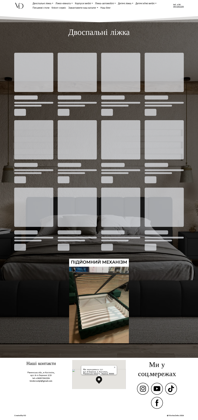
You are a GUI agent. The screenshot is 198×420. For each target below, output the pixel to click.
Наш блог (105, 7)
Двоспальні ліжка (42, 3)
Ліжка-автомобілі (104, 3)
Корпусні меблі (83, 3)
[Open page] (99, 301)
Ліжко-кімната (63, 3)
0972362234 (178, 6)
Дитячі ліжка (124, 3)
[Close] (115, 367)
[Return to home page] (19, 5)
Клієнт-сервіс (59, 7)
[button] (99, 380)
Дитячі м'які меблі (145, 3)
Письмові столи (41, 7)
